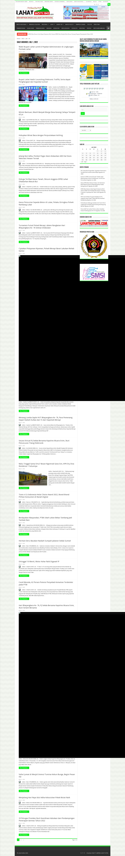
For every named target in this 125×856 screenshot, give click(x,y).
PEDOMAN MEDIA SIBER (21, 1)
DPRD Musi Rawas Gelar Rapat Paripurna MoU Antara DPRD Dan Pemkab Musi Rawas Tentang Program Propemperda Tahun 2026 (93, 190)
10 (105, 153)
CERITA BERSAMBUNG (99, 28)
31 (105, 160)
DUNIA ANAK (30, 28)
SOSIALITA (74, 28)
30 (101, 160)
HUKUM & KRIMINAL (60, 1)
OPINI (99, 1)
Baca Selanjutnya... (24, 73)
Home (18, 38)
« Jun (82, 161)
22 (97, 157)
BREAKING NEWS (49, 1)
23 (101, 157)
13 (90, 155)
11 (82, 155)
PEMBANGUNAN (40, 28)
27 (90, 160)
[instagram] (98, 4)
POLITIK (89, 24)
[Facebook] (96, 4)
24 (105, 157)
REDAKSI (31, 1)
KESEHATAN (56, 28)
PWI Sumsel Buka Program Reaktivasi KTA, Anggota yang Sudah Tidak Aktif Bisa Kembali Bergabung (93, 198)
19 (86, 157)
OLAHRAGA (88, 1)
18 (82, 157)
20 (90, 157)
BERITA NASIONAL (78, 1)
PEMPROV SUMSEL (80, 24)
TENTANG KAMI (39, 1)
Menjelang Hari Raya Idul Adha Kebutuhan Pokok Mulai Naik (44, 797)
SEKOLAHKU (69, 1)
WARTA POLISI (69, 24)
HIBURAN (48, 28)
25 (82, 160)
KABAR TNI (59, 24)
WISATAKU (82, 28)
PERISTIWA (97, 24)
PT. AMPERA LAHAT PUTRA (101, 853)
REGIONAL (44, 24)
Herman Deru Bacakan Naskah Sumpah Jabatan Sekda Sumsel (45, 541)
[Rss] (94, 4)
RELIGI (95, 1)
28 (94, 160)
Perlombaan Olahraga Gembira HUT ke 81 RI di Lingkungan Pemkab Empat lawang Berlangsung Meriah (54, 34)
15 (97, 155)
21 (94, 157)
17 (105, 155)
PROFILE (89, 28)
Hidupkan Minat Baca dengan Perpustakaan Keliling (41, 135)
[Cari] (109, 4)
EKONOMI (105, 1)
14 (94, 155)
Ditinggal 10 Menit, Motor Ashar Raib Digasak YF (39, 561)
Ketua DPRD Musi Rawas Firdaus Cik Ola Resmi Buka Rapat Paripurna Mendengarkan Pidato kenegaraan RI (93, 184)
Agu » (85, 161)
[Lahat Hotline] (35, 12)
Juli (26, 38)
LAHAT (52, 24)
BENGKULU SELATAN (34, 24)
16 (101, 155)
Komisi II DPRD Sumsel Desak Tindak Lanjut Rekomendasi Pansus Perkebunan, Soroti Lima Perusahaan (93, 178)
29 (97, 160)
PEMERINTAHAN (21, 28)
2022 (23, 38)
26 (86, 160)
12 (86, 155)
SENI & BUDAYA (65, 28)
